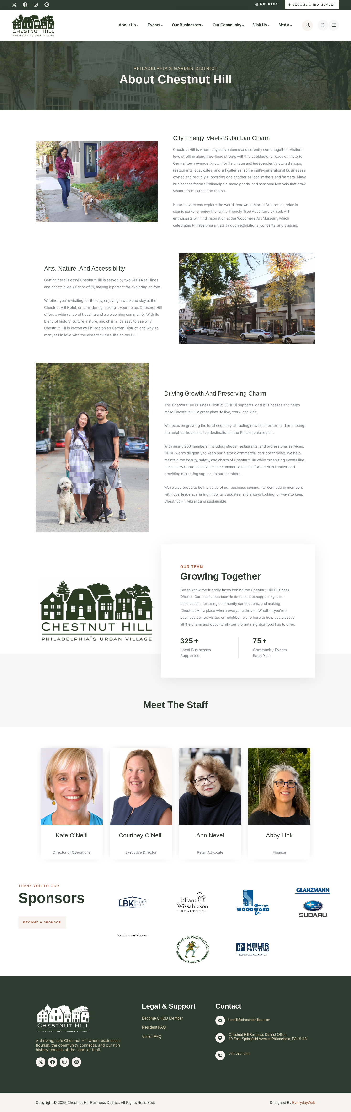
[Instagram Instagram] (35, 4)
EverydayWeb (303, 1102)
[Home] (33, 25)
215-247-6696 (239, 1054)
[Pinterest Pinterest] (46, 4)
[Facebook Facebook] (25, 4)
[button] (31, 800)
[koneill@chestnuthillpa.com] (220, 1020)
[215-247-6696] (220, 1055)
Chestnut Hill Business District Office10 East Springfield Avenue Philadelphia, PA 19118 (268, 1036)
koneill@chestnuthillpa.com (249, 1020)
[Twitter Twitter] (14, 4)
